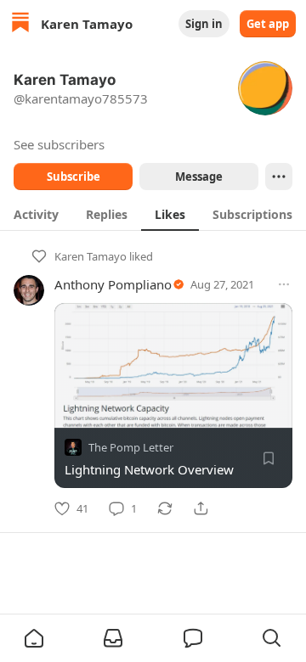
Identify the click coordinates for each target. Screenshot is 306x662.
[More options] (284, 284)
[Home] (20, 24)
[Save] (268, 458)
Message (199, 176)
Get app (267, 23)
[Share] (200, 508)
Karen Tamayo (90, 256)
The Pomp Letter (130, 447)
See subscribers (59, 144)
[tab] (36, 214)
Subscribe (73, 176)
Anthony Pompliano (113, 284)
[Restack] (164, 508)
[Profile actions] (278, 176)
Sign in (204, 23)
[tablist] (153, 214)
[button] (34, 638)
